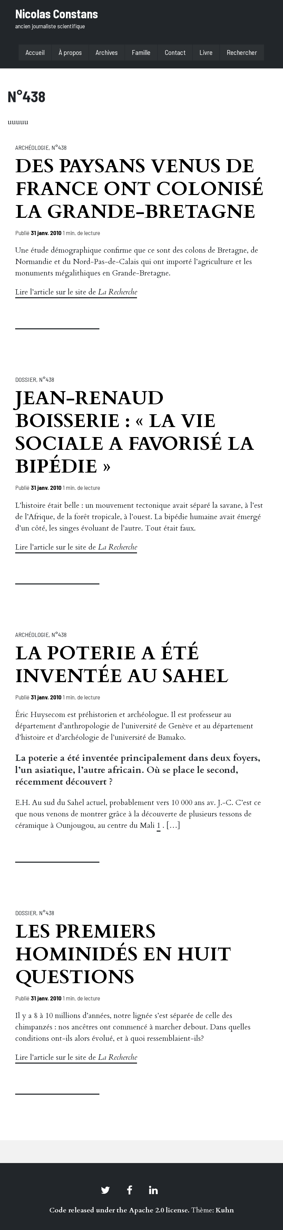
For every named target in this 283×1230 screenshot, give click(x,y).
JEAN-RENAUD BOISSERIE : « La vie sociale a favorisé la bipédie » (134, 433)
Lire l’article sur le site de (76, 292)
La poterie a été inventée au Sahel (121, 665)
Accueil (35, 52)
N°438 (59, 147)
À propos (70, 52)
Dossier (25, 379)
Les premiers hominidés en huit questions (123, 954)
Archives (107, 52)
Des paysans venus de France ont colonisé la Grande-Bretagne (139, 189)
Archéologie (32, 147)
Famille (141, 52)
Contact (175, 52)
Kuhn (225, 1210)
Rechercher (242, 52)
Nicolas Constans (56, 13)
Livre (206, 52)
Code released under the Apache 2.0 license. (119, 1210)
